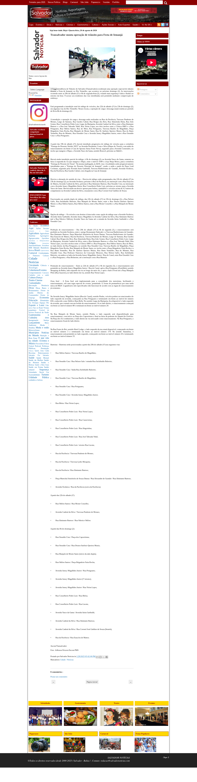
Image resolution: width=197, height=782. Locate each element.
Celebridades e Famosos (39, 254)
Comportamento (35, 273)
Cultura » (96, 25)
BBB (31, 248)
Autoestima (45, 243)
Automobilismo (35, 245)
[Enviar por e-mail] (97, 657)
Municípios (35, 332)
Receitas (33, 353)
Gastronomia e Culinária (39, 316)
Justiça (46, 320)
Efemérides (44, 300)
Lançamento (37, 322)
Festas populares (39, 309)
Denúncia (45, 285)
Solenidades (34, 372)
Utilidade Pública (39, 377)
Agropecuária (35, 238)
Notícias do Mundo (39, 334)
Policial (38, 346)
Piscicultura (40, 344)
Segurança (44, 369)
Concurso (45, 273)
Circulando (35, 265)
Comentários (144, 94)
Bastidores (45, 248)
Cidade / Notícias (67, 660)
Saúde (32, 358)
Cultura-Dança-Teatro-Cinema (36, 278)
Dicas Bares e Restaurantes (39, 289)
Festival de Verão (42, 312)
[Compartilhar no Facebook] (106, 657)
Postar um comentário (58, 677)
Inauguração (36, 320)
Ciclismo (46, 256)
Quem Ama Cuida (42, 351)
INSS (47, 318)
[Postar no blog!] (100, 657)
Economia (44, 297)
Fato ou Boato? (38, 308)
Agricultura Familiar (39, 234)
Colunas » (70, 25)
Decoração (35, 285)
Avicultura (45, 246)
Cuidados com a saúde (39, 275)
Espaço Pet (44, 303)
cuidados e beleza (36, 380)
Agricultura (34, 233)
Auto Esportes (124, 25)
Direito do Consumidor (39, 294)
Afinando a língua (39, 231)
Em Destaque (34, 303)
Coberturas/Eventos (38, 270)
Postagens (143, 89)
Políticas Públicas (39, 347)
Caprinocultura (44, 250)
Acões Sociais (42, 228)
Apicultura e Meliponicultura (39, 240)
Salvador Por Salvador (39, 355)
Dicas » (50, 25)
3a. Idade (34, 226)
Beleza (31, 250)
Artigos (35, 243)
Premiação (45, 348)
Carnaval (34, 253)
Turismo (45, 374)
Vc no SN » (147, 25)
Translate (38, 95)
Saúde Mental (42, 358)
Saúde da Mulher (36, 360)
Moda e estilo (42, 327)
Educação (34, 300)
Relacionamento (43, 353)
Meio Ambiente (39, 324)
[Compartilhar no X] (103, 657)
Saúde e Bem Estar (42, 365)
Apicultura (45, 238)
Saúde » (136, 25)
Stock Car (44, 372)
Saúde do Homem (39, 361)
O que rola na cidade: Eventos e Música (39, 341)
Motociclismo (34, 330)
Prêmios (32, 351)
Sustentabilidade (35, 375)
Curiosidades (35, 283)
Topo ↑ (166, 757)
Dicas (32, 288)
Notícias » (60, 25)
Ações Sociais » (109, 25)
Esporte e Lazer (37, 305)
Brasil (37, 250)
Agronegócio (44, 236)
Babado (37, 248)
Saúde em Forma (36, 367)
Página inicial (92, 682)
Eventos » (40, 25)
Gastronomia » (83, 25)
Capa (31, 25)
